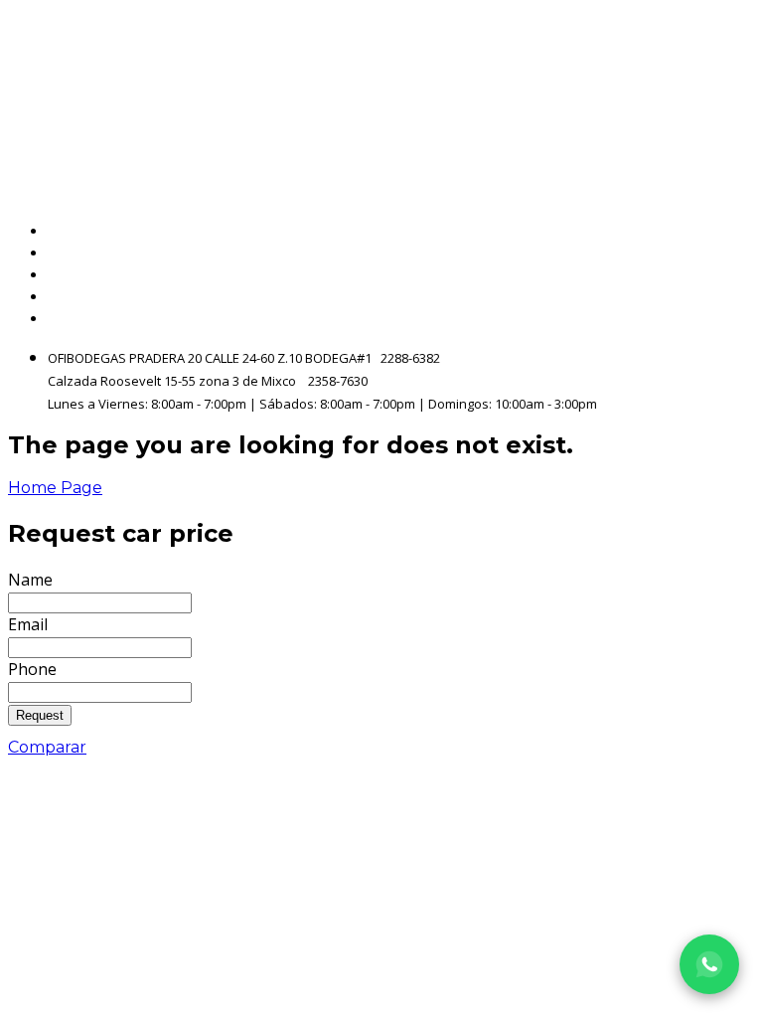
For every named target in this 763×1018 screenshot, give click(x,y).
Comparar (47, 747)
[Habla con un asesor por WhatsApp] (709, 964)
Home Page (55, 487)
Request (40, 715)
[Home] (222, 95)
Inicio (734, 231)
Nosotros (720, 274)
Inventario (714, 253)
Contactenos (704, 296)
